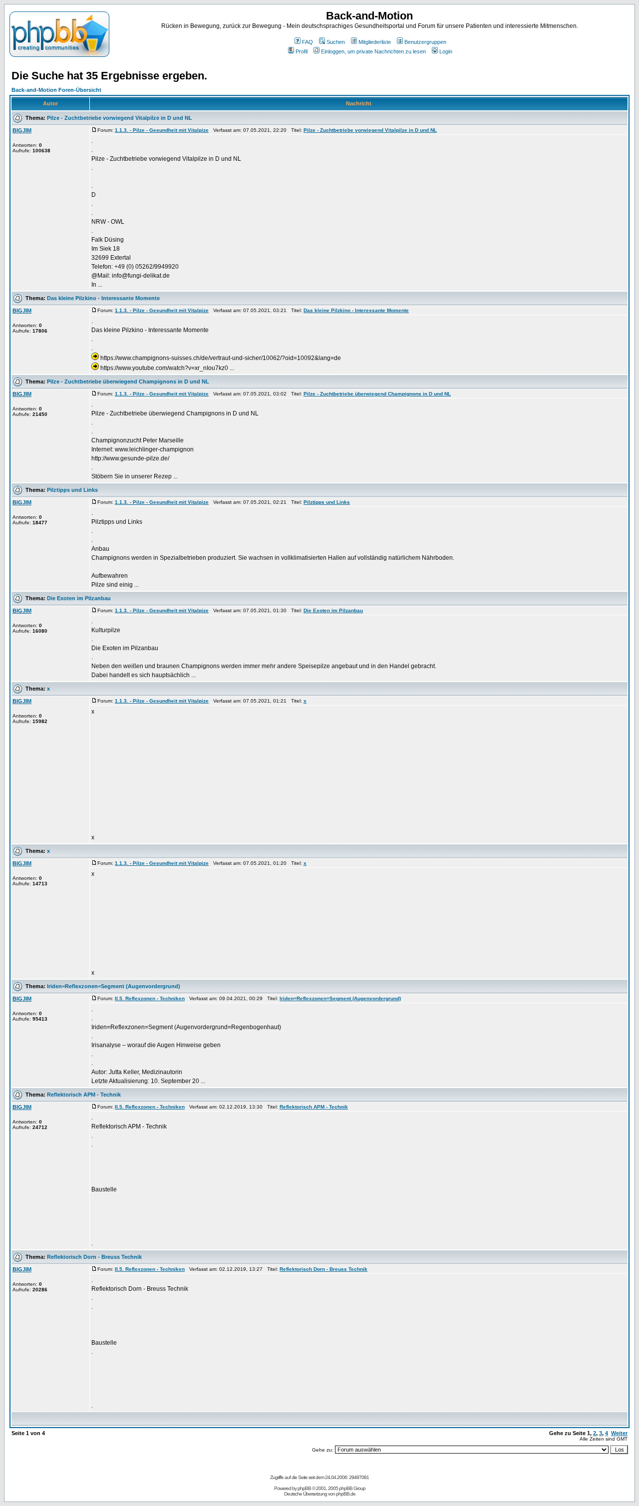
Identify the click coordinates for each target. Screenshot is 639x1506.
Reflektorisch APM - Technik (84, 1095)
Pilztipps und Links (72, 490)
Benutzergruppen (425, 42)
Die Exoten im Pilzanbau (79, 598)
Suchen (335, 42)
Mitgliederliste (374, 42)
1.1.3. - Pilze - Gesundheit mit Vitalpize (162, 130)
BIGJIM (21, 130)
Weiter (619, 1433)
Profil (302, 51)
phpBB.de (345, 1494)
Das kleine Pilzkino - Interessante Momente (103, 298)
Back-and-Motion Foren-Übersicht (56, 90)
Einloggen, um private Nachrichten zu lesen (373, 51)
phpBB (304, 1488)
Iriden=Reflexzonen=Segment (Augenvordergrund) (113, 986)
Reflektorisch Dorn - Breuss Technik (94, 1257)
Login (445, 51)
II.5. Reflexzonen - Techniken (150, 998)
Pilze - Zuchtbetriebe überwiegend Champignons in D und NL (128, 381)
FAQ (307, 42)
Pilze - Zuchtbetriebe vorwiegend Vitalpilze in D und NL (119, 118)
